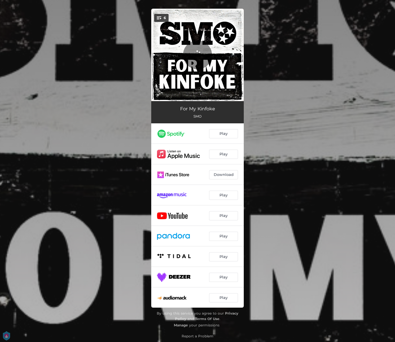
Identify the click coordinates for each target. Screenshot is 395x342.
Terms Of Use (207, 319)
